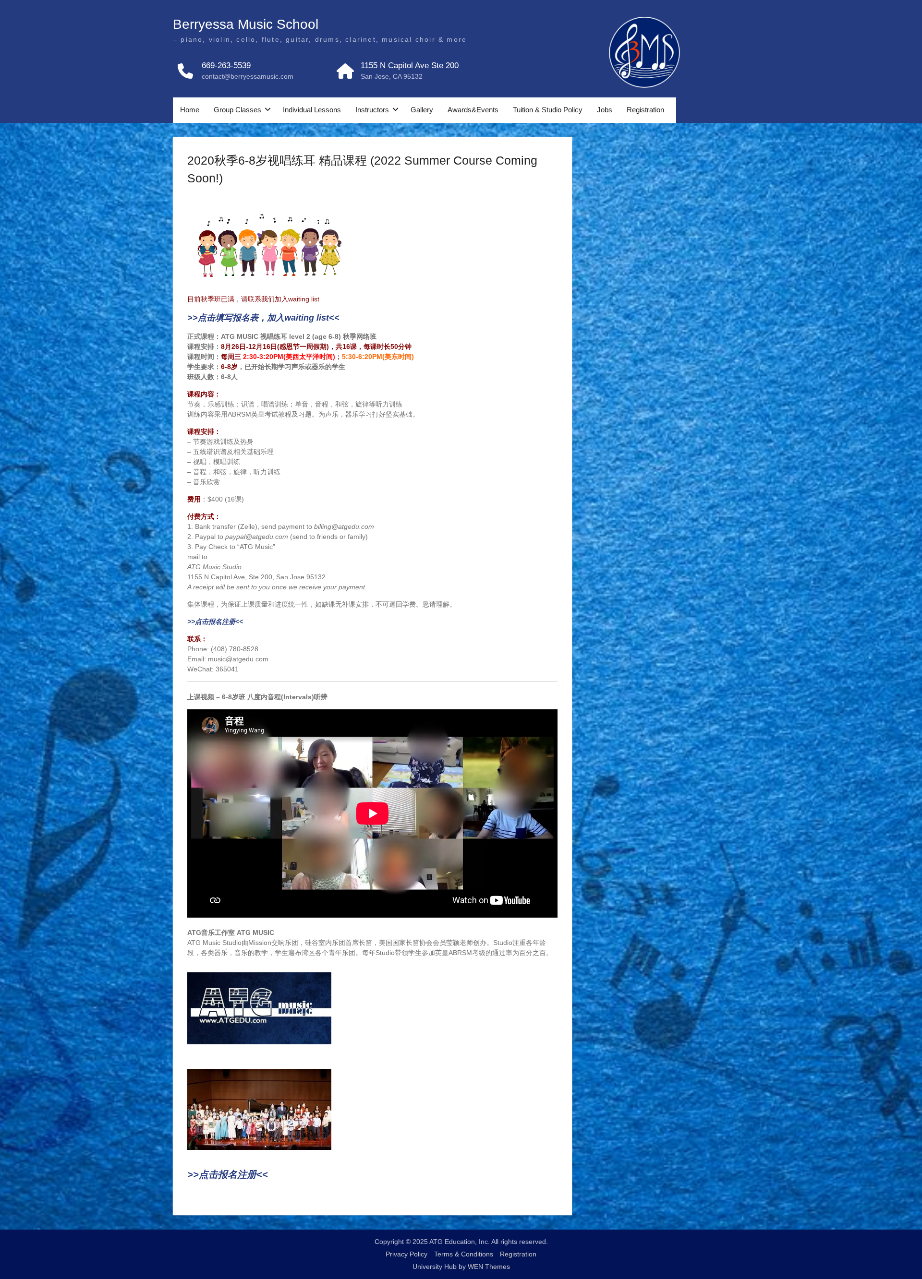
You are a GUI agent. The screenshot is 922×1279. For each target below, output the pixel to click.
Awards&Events (473, 110)
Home (189, 110)
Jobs (604, 110)
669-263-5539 (226, 65)
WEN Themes (489, 1266)
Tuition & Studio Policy (547, 110)
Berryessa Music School (245, 24)
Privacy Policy (406, 1254)
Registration (645, 110)
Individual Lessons (312, 110)
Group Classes (237, 110)
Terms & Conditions (463, 1254)
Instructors (372, 110)
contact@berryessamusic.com (247, 76)
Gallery (422, 110)
